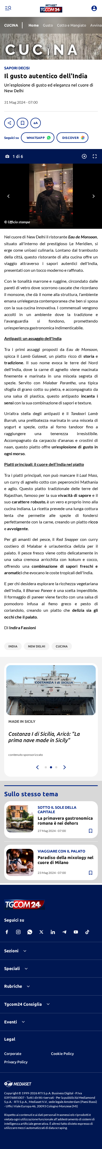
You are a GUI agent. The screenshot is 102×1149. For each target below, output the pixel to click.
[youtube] (75, 932)
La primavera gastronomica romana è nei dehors (65, 820)
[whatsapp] (29, 932)
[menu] (8, 8)
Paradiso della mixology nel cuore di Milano (65, 860)
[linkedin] (52, 932)
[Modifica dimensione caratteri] (35, 123)
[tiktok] (87, 932)
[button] (51, 8)
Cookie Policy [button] (62, 1054)
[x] (41, 932)
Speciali (12, 968)
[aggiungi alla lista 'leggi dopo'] (22, 123)
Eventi (10, 1022)
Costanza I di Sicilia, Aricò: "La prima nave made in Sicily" (44, 737)
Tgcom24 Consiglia (23, 1004)
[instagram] (18, 932)
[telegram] (64, 932)
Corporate (12, 1054)
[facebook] (6, 932)
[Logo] (51, 8)
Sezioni (11, 950)
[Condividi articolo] (9, 123)
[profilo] (94, 8)
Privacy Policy (15, 1062)
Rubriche (13, 986)
